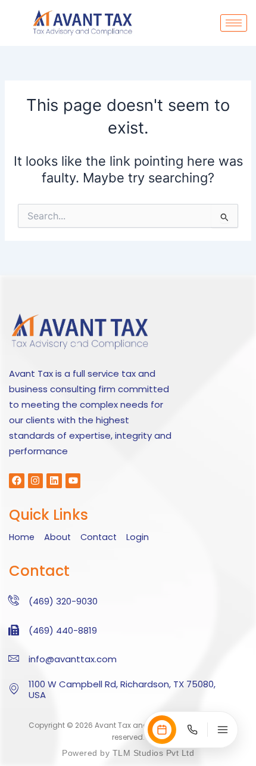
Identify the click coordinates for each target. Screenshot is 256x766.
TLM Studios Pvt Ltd (152, 753)
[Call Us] (192, 729)
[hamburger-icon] (233, 23)
